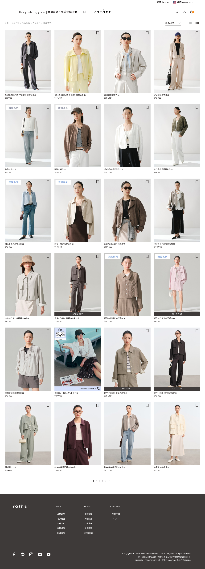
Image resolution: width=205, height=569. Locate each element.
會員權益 (61, 518)
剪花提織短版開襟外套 (113, 169)
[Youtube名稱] (48, 554)
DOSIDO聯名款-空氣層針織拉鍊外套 (20, 95)
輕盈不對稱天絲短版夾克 (114, 318)
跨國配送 (88, 518)
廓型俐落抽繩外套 (161, 467)
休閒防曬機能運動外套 (14, 393)
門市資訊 (88, 523)
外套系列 (36, 23)
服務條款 (61, 533)
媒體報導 (61, 528)
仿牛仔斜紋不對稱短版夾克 (115, 393)
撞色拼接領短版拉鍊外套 (65, 467)
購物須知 (88, 514)
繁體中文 (161, 2)
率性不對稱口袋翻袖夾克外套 (17, 318)
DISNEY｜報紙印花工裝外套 (66, 393)
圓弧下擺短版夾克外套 (14, 244)
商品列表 (15, 23)
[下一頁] (110, 481)
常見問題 (88, 528)
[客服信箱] (40, 554)
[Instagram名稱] (31, 554)
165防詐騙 (88, 533)
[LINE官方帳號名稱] (22, 554)
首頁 (7, 23)
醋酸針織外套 (10, 169)
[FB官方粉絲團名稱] (14, 554)
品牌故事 (61, 514)
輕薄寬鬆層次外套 (111, 95)
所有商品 (26, 23)
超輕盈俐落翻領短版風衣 (114, 244)
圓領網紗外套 (10, 467)
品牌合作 (61, 523)
